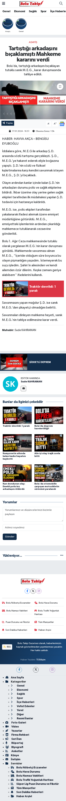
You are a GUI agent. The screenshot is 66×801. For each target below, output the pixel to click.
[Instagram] (38, 591)
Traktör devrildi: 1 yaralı (16, 426)
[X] (33, 591)
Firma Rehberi (20, 734)
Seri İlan (16, 739)
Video (15, 726)
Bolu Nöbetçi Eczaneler (18, 603)
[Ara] (61, 4)
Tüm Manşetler (46, 622)
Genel (6, 11)
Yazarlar (16, 730)
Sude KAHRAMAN (31, 381)
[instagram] (52, 670)
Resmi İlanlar (24, 718)
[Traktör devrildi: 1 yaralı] (17, 415)
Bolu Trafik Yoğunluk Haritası (46, 612)
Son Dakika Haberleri (16, 630)
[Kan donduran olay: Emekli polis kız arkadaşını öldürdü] (17, 473)
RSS (8, 647)
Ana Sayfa (17, 677)
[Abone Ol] (62, 123)
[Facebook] (27, 591)
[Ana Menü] (3, 3)
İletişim (15, 759)
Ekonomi (19, 11)
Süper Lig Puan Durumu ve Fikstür (37, 784)
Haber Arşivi (44, 630)
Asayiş (33, 42)
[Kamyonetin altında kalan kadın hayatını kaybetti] (17, 442)
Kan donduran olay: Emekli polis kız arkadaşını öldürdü (14, 486)
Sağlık (33, 11)
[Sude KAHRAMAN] (10, 384)
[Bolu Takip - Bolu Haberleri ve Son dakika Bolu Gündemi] (32, 3)
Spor (44, 11)
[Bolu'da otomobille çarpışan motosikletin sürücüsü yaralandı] (48, 473)
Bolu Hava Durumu (48, 603)
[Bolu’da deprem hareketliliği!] (48, 415)
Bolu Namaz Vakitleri (17, 610)
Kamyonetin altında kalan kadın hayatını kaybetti (14, 456)
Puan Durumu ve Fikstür (18, 622)
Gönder (9, 536)
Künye (15, 755)
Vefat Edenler (25, 706)
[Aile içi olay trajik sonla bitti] (48, 442)
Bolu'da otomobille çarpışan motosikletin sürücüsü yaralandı (46, 486)
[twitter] (36, 670)
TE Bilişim (40, 659)
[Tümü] (61, 555)
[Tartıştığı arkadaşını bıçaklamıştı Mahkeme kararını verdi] (33, 100)
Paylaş (9, 123)
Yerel (19, 710)
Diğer (20, 714)
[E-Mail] (23, 388)
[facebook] (19, 670)
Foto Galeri (18, 722)
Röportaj (17, 743)
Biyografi (17, 747)
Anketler (17, 751)
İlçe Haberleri (25, 702)
